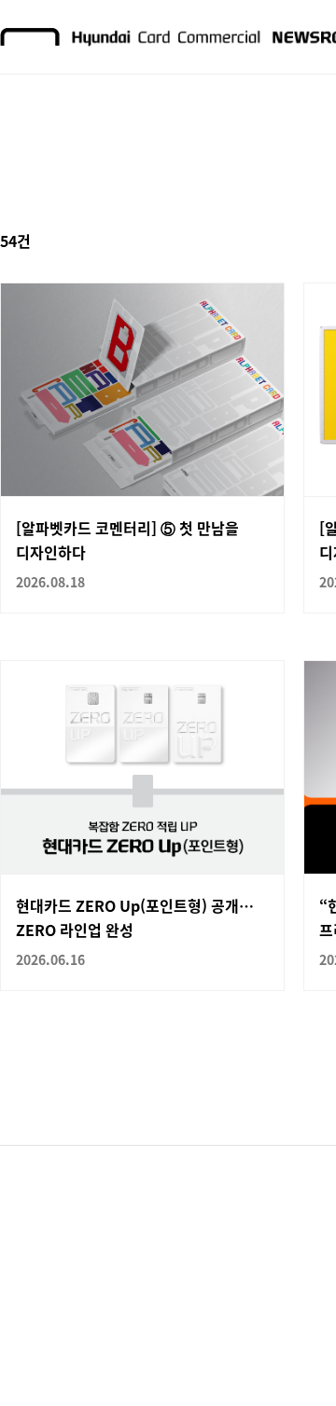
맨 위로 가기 (285, 1355)
